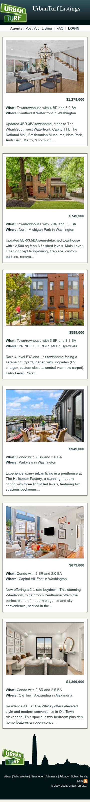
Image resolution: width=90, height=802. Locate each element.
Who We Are (21, 776)
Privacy (64, 776)
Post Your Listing (39, 28)
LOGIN (73, 28)
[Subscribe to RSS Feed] (86, 780)
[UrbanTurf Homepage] (26, 19)
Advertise (51, 776)
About (7, 776)
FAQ (60, 28)
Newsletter (37, 776)
